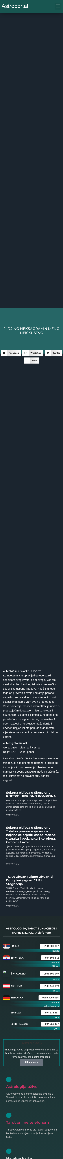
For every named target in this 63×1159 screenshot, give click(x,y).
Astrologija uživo (21, 1086)
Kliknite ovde (31, 1062)
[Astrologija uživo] (8, 1079)
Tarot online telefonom (27, 1122)
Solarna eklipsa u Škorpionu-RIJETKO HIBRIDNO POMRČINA (31, 794)
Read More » (12, 815)
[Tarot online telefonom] (8, 1115)
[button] (58, 6)
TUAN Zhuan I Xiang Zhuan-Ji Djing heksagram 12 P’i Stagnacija (29, 880)
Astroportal (15, 6)
